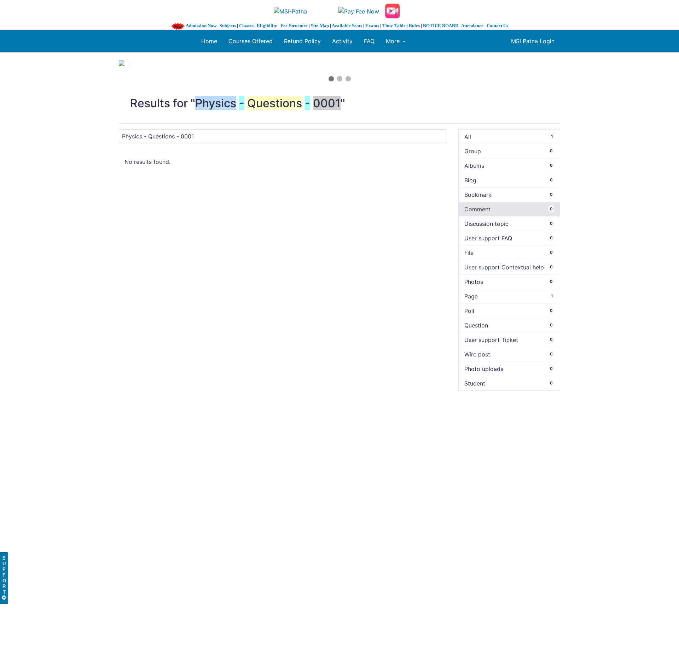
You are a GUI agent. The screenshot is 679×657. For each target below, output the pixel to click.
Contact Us (497, 25)
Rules (414, 25)
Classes (246, 25)
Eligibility (267, 25)
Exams (372, 25)
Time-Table (394, 25)
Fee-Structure (294, 25)
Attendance (472, 25)
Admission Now (201, 25)
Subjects (228, 25)
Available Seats (347, 25)
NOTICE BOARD (440, 25)
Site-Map (320, 25)
